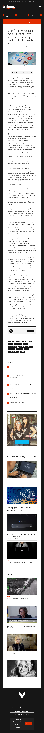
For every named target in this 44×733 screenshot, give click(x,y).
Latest (9, 574)
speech (26, 349)
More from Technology (16, 457)
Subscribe (28, 723)
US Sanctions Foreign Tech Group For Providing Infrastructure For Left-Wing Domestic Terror (19, 599)
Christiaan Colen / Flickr (31, 65)
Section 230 (11, 349)
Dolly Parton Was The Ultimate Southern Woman (19, 680)
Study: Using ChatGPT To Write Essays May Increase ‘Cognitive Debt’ (20, 507)
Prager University (12, 346)
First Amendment (20, 341)
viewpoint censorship (13, 351)
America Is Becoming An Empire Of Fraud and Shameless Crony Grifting (21, 627)
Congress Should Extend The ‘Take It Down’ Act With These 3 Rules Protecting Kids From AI (21, 535)
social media (19, 349)
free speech (28, 341)
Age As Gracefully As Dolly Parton (15, 654)
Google (10, 344)
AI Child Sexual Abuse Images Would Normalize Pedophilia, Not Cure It (22, 563)
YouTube (22, 351)
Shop (9, 410)
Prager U (25, 344)
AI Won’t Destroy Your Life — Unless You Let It (18, 481)
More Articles (30, 331)
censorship (11, 341)
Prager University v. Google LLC (26, 346)
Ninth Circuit (17, 344)
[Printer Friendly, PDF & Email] (31, 72)
